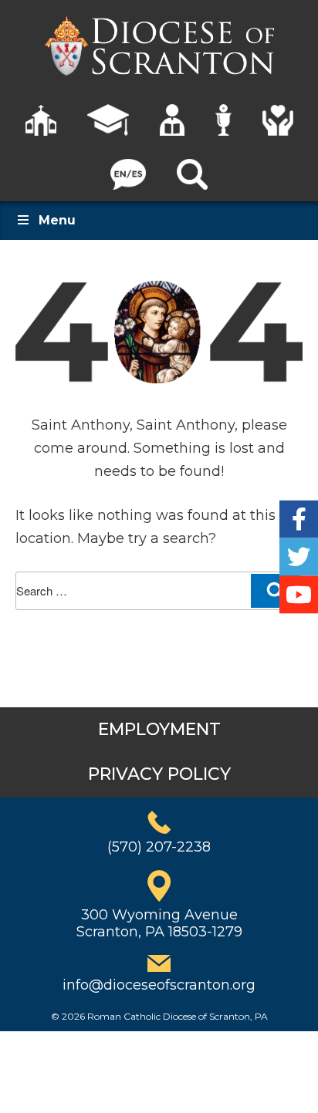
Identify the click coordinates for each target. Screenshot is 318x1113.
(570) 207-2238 (159, 846)
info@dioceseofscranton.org (159, 984)
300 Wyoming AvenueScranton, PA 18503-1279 (159, 923)
